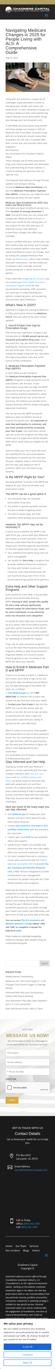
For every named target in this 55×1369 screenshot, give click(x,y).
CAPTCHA (11, 1079)
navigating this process (33, 278)
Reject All (27, 1362)
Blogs (26, 1250)
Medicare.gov (22, 259)
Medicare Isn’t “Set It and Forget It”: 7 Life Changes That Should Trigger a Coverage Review (26, 985)
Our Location (13, 1250)
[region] (27, 1344)
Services (34, 1246)
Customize (27, 1354)
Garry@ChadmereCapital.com (31, 1170)
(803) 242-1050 (32, 1223)
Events (36, 1250)
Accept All (27, 1346)
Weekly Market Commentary (19, 976)
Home (9, 1246)
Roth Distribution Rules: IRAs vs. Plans (24, 1008)
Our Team (21, 1246)
